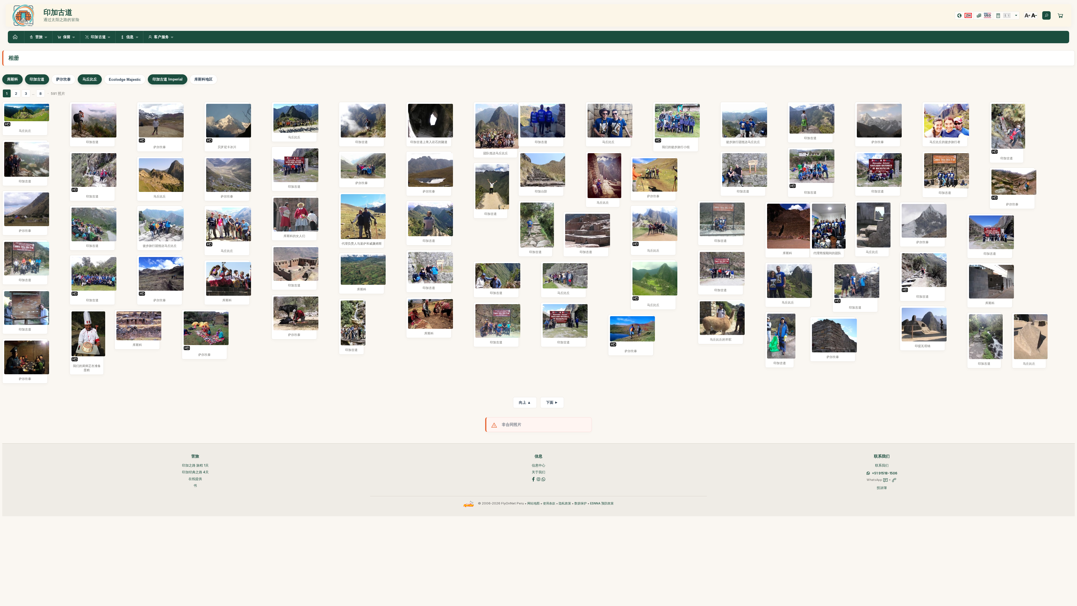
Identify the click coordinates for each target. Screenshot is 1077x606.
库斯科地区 (203, 79)
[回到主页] (16, 37)
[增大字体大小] (1027, 15)
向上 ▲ (525, 402)
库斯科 (12, 79)
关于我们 (538, 472)
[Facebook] (533, 479)
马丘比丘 (89, 79)
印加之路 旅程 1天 (195, 465)
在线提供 (195, 479)
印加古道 (37, 79)
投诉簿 (882, 488)
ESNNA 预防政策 (602, 503)
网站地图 (533, 503)
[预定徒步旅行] (1060, 15)
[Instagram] (538, 479)
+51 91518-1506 (884, 473)
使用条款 (549, 503)
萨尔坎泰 (63, 79)
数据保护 (580, 503)
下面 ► (552, 402)
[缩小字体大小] (1034, 15)
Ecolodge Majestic (125, 79)
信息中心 (538, 465)
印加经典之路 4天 (195, 472)
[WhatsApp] (543, 479)
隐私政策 (565, 503)
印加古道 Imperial (168, 79)
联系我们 (882, 465)
